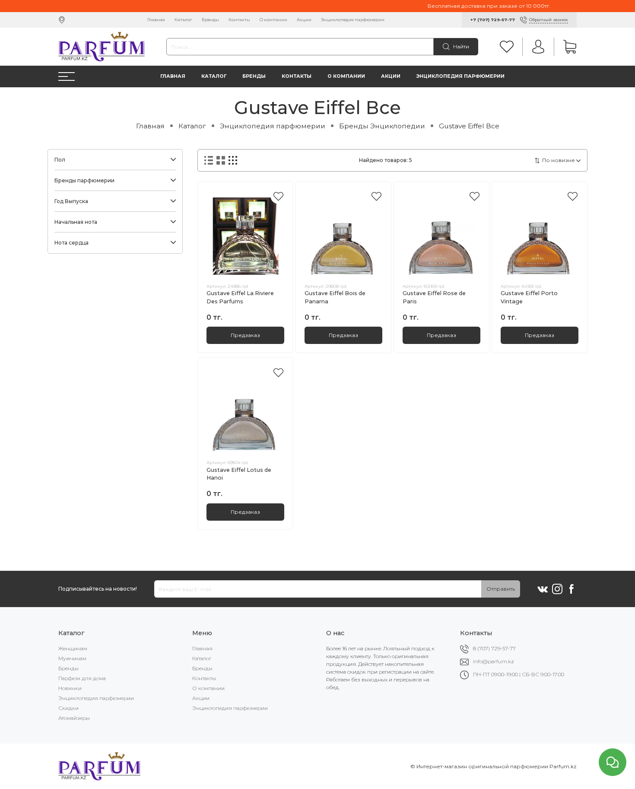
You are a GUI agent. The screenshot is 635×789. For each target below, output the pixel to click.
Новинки (70, 688)
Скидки (68, 708)
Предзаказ (245, 335)
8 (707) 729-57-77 (494, 648)
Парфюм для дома (82, 678)
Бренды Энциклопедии (382, 126)
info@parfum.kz (493, 661)
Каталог (183, 19)
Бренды (210, 19)
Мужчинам (72, 658)
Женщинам (72, 648)
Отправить (500, 588)
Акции (304, 19)
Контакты (239, 19)
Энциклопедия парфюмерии (352, 19)
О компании (273, 19)
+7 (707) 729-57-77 (492, 19)
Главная (156, 19)
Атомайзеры (74, 718)
